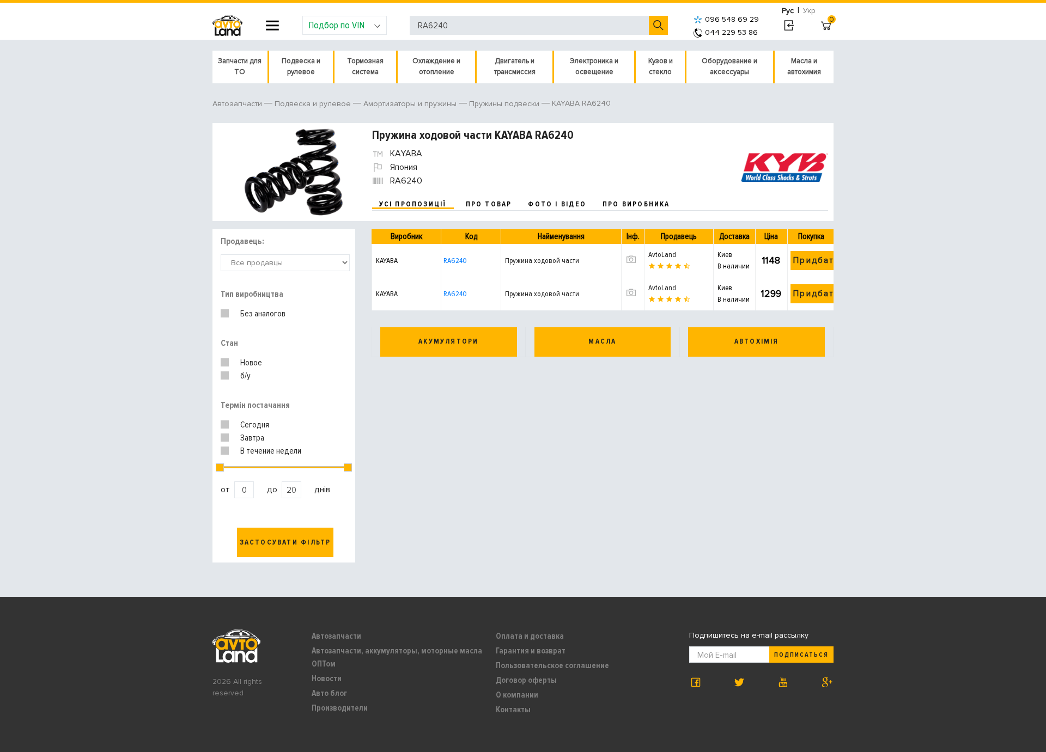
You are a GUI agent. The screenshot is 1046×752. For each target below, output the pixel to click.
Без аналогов (262, 313)
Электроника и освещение (594, 66)
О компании (517, 695)
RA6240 (455, 260)
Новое (251, 362)
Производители (340, 708)
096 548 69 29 (732, 19)
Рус (788, 10)
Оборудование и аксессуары (729, 66)
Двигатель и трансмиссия (515, 66)
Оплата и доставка (530, 636)
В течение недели (270, 450)
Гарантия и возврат (530, 651)
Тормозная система (365, 66)
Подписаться (801, 655)
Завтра (252, 437)
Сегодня (254, 424)
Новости (327, 678)
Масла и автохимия (804, 66)
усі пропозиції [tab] (413, 204)
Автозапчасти (336, 636)
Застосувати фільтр (285, 542)
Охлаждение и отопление (436, 66)
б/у (245, 375)
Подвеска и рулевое (301, 66)
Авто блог (329, 693)
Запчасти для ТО (240, 66)
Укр (809, 10)
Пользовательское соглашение (552, 665)
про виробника (636, 204)
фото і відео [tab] (557, 204)
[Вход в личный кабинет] (788, 25)
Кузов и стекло (660, 66)
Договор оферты (526, 680)
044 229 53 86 (731, 32)
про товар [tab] (489, 204)
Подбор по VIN (336, 25)
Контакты (513, 709)
